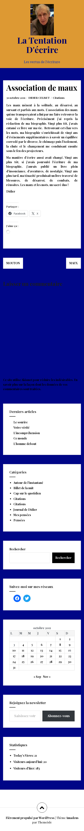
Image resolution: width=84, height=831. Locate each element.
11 (23, 650)
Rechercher (17, 549)
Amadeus (72, 818)
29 (60, 662)
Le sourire (20, 422)
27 (41, 662)
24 (14, 662)
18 (23, 656)
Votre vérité (21, 427)
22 (60, 656)
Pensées (19, 520)
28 (50, 662)
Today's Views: (23, 755)
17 (14, 656)
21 (51, 656)
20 (41, 656)
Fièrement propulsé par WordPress (30, 818)
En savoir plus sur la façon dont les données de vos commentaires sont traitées (40, 384)
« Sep (37, 677)
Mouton (13, 263)
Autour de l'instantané (28, 483)
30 (69, 662)
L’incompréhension (26, 433)
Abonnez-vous (58, 716)
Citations (58, 97)
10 (14, 650)
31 (14, 667)
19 (32, 656)
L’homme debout (24, 444)
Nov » (47, 677)
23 (69, 656)
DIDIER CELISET (39, 97)
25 (23, 662)
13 (41, 650)
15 (60, 650)
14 (50, 650)
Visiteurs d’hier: (24, 768)
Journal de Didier (25, 510)
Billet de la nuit (23, 488)
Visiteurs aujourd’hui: (28, 762)
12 (32, 650)
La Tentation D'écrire (42, 44)
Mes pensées (22, 515)
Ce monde (20, 438)
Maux (73, 263)
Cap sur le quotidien (27, 493)
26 (32, 662)
